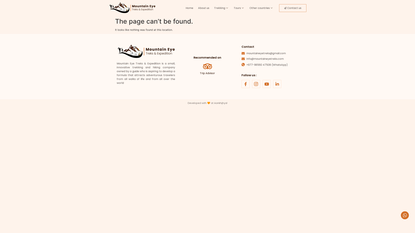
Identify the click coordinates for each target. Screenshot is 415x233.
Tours (237, 8)
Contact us (294, 8)
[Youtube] (267, 84)
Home (189, 8)
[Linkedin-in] (277, 84)
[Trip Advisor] (207, 66)
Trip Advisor (207, 73)
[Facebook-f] (246, 84)
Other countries (259, 8)
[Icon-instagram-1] (256, 84)
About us (203, 8)
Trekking (219, 8)
